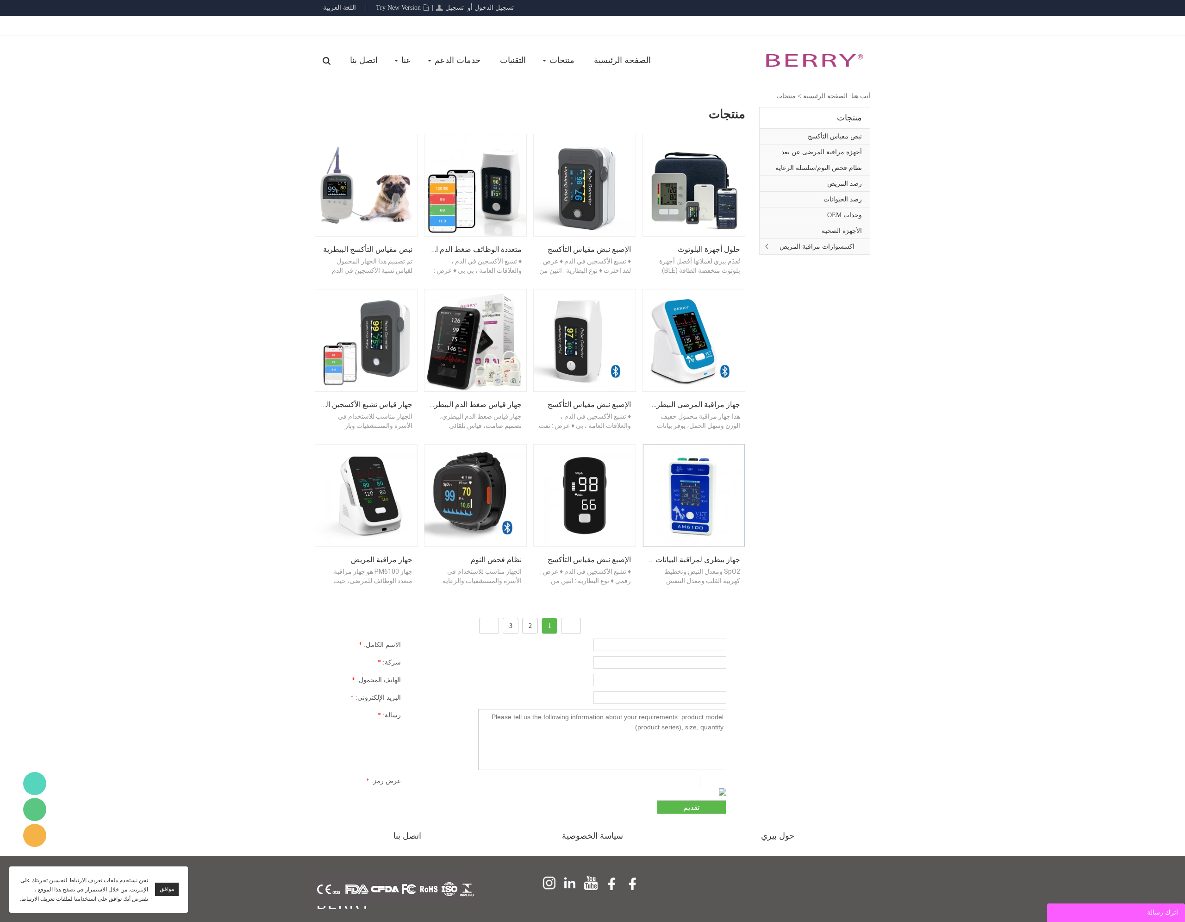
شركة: (389, 662)
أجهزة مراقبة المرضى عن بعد (821, 152)
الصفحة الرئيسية (622, 60)
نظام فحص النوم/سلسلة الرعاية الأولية (818, 170)
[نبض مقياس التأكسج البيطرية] (366, 184)
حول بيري (777, 835)
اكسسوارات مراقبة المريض (817, 246)
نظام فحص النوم (496, 559)
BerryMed (34, 783)
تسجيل (454, 7)
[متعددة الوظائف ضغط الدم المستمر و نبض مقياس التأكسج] (475, 184)
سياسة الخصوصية (592, 835)
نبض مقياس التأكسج (835, 136)
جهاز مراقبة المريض (381, 559)
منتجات (561, 60)
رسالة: (389, 715)
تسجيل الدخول (494, 7)
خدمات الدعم (457, 60)
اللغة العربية (339, 7)
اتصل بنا (364, 60)
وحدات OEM (844, 215)
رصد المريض (844, 183)
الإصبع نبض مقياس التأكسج (589, 249)
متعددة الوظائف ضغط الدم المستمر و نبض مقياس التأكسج (432, 249)
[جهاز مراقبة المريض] (366, 494)
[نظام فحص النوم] (475, 494)
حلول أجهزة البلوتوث (709, 249)
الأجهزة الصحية (842, 230)
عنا (406, 60)
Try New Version (398, 7)
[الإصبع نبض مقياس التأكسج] (585, 184)
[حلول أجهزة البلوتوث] (694, 184)
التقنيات (513, 60)
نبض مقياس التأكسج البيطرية (367, 249)
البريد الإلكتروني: (375, 697)
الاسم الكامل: (380, 644)
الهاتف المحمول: (376, 680)
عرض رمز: (383, 781)
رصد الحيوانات (842, 199)
